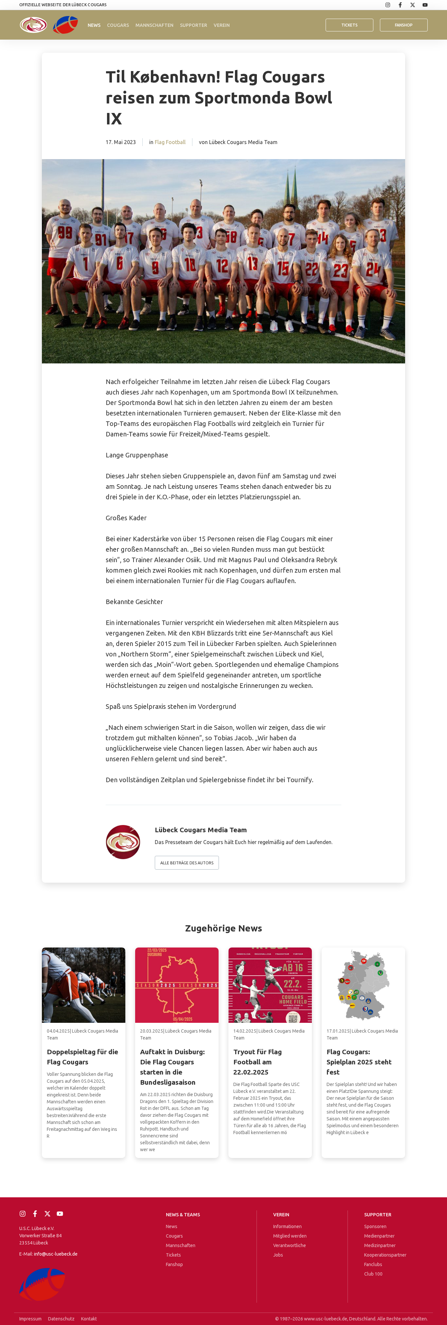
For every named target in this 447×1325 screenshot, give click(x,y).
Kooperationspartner (385, 1255)
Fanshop (174, 1264)
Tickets (349, 25)
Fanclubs (373, 1264)
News (94, 25)
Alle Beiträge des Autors (186, 863)
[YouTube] (421, 5)
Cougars (118, 25)
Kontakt (89, 1318)
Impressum (30, 1318)
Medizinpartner (380, 1245)
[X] (409, 5)
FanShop (404, 25)
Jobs (278, 1255)
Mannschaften (154, 25)
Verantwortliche (289, 1245)
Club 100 (373, 1274)
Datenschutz (61, 1318)
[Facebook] (396, 5)
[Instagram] (384, 5)
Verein (222, 25)
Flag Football (170, 142)
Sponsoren (375, 1226)
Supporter (193, 25)
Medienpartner (379, 1236)
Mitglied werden (290, 1236)
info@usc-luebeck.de (56, 1254)
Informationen (287, 1226)
